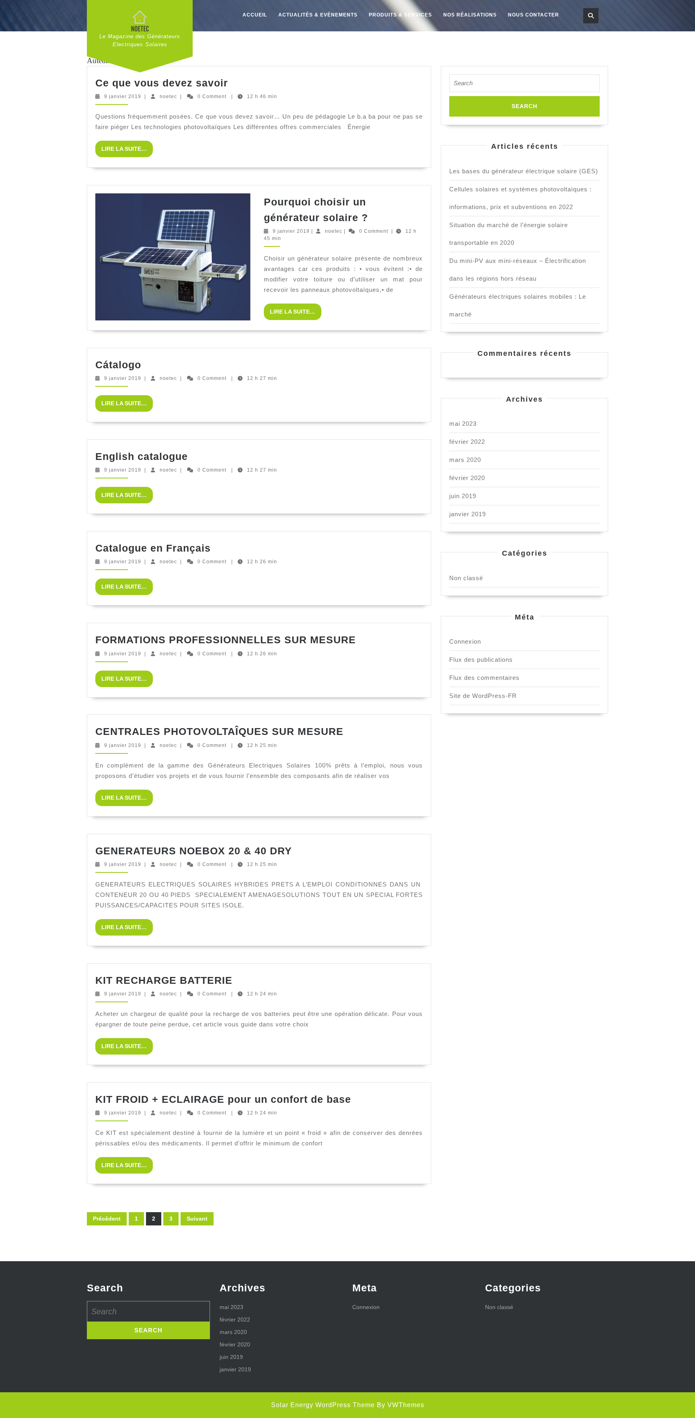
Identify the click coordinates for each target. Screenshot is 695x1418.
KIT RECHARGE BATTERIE (163, 980)
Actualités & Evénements (318, 15)
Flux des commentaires (484, 677)
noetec (168, 96)
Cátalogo (118, 364)
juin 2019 (462, 496)
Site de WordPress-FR (483, 695)
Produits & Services (400, 15)
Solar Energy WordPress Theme (323, 1405)
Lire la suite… (127, 151)
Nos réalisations (470, 15)
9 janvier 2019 (122, 96)
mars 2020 (465, 459)
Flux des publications (481, 659)
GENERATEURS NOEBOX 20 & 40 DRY (193, 850)
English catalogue (141, 456)
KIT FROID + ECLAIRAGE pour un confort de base (223, 1099)
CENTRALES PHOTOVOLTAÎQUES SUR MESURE (219, 731)
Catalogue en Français (153, 548)
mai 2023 (463, 423)
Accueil (255, 15)
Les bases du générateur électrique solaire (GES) (523, 171)
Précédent (107, 1218)
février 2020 (467, 477)
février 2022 (467, 441)
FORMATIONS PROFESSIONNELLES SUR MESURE (225, 639)
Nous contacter (533, 15)
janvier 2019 (467, 514)
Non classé (466, 578)
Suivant (197, 1218)
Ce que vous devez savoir (161, 82)
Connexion (465, 641)
